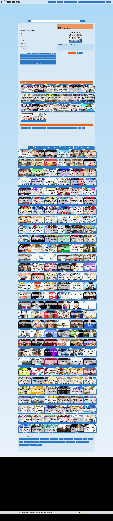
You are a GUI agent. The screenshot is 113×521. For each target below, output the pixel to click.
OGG (53, 53)
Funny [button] (37, 147)
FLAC (46, 53)
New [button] (51, 147)
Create (85, 1)
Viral (62, 1)
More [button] (98, 1)
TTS (76, 1)
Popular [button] (44, 147)
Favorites (90, 1)
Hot (58, 1)
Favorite (38, 58)
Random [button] (65, 147)
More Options (38, 55)
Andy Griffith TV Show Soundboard (28, 30)
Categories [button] (91, 147)
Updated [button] (58, 147)
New (80, 1)
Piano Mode (38, 63)
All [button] (76, 147)
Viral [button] (31, 147)
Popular (66, 1)
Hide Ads (103, 1)
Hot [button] (71, 147)
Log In (108, 1)
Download (23, 53)
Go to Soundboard (72, 52)
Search (50, 1)
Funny (55, 1)
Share (38, 60)
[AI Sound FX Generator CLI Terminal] (29, 512)
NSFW (82, 147)
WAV (38, 53)
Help (95, 1)
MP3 (31, 53)
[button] (79, 512)
